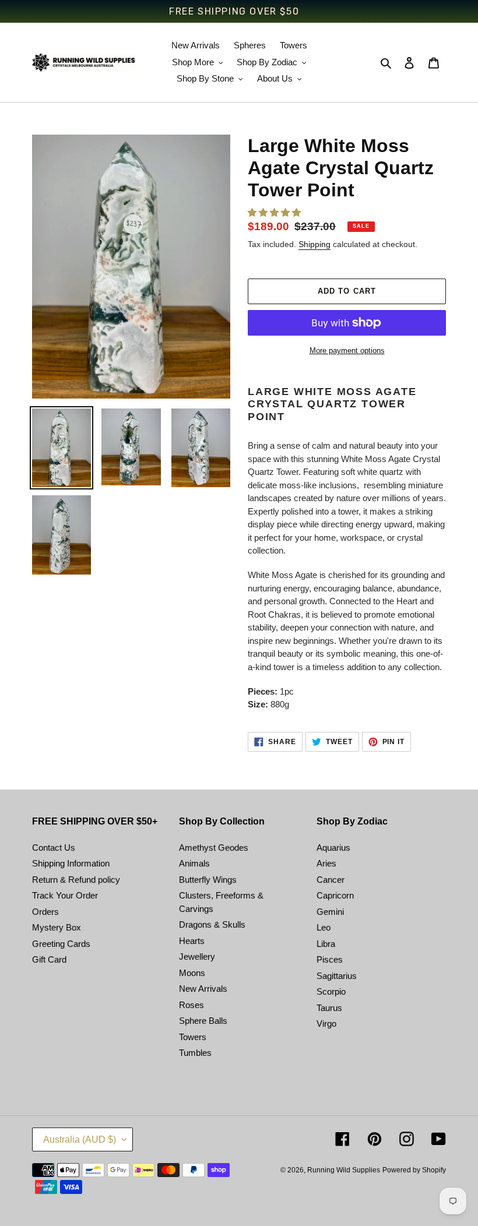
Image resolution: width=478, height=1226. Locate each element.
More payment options (347, 350)
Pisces (330, 959)
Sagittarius (337, 976)
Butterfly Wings (208, 880)
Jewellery (197, 956)
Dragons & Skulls (212, 924)
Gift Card (49, 959)
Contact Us (53, 847)
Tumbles (195, 1053)
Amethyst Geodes (213, 847)
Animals (194, 863)
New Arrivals (203, 989)
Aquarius (333, 847)
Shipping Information (71, 863)
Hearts (192, 941)
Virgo (326, 1023)
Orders (45, 912)
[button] (275, 212)
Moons (192, 973)
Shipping (314, 244)
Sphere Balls (203, 1021)
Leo (324, 927)
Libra (326, 944)
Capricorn (335, 895)
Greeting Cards (61, 944)
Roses (191, 1005)
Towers (192, 1037)
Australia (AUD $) (79, 1139)
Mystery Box (56, 927)
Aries (326, 863)
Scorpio (331, 991)
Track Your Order (65, 895)
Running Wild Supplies (343, 1170)
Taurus (329, 1008)
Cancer (331, 880)
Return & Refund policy (76, 880)
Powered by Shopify (414, 1170)
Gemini (330, 912)
